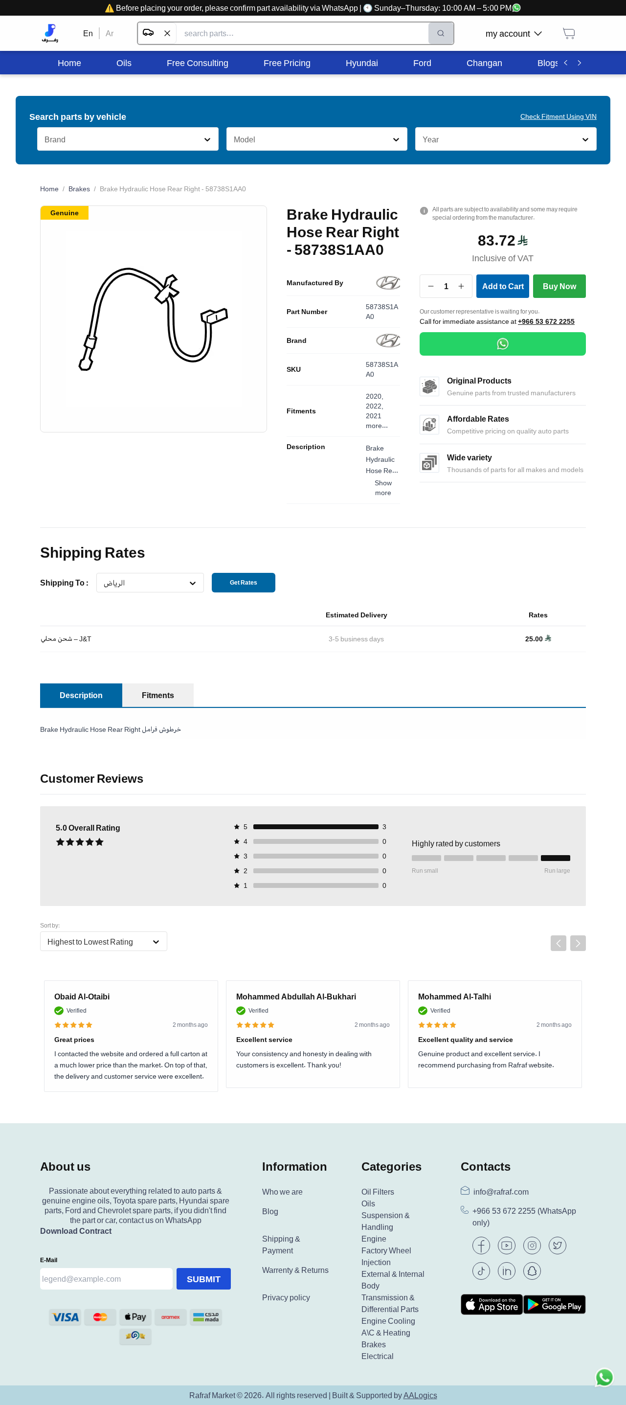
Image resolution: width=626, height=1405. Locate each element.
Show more (383, 487)
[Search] (440, 33)
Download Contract (76, 1231)
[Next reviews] (578, 943)
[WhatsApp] (503, 344)
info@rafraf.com (501, 1192)
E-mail (48, 1260)
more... (377, 425)
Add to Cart (503, 286)
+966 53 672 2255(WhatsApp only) (524, 1217)
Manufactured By (315, 283)
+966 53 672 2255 (546, 321)
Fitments (301, 411)
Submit (204, 1278)
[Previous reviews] (558, 943)
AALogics (420, 1395)
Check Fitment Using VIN (558, 116)
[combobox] (44, 139)
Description (306, 447)
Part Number (307, 312)
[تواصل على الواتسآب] (604, 1383)
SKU (294, 369)
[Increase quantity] (461, 286)
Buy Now (559, 286)
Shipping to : (64, 583)
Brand (297, 340)
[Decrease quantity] (431, 286)
